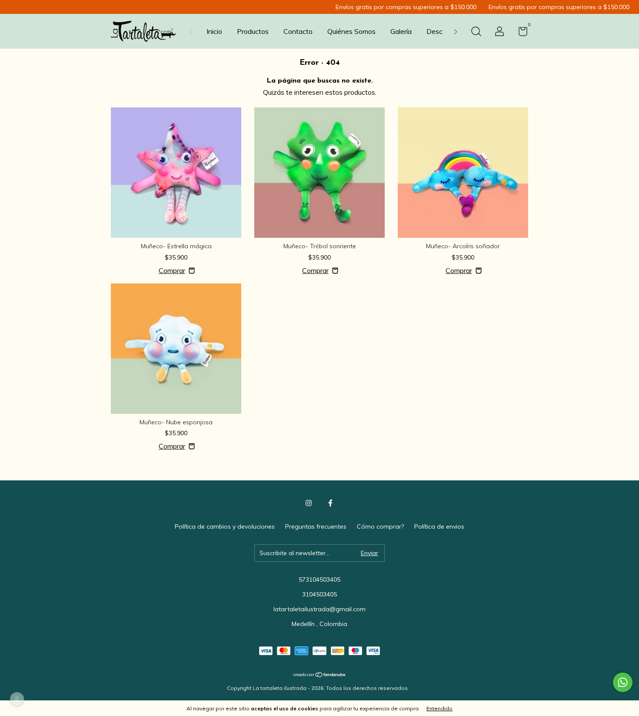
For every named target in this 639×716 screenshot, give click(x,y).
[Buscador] (476, 32)
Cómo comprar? (380, 526)
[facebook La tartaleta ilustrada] (330, 503)
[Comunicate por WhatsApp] (622, 682)
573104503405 (319, 579)
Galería (401, 31)
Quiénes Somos (351, 31)
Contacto (298, 31)
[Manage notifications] (17, 699)
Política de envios (439, 526)
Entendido (439, 708)
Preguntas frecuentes (315, 526)
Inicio (214, 31)
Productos (253, 31)
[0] (519, 33)
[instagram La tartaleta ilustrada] (308, 503)
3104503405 (319, 594)
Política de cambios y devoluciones (225, 526)
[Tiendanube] (320, 675)
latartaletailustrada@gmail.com (319, 609)
